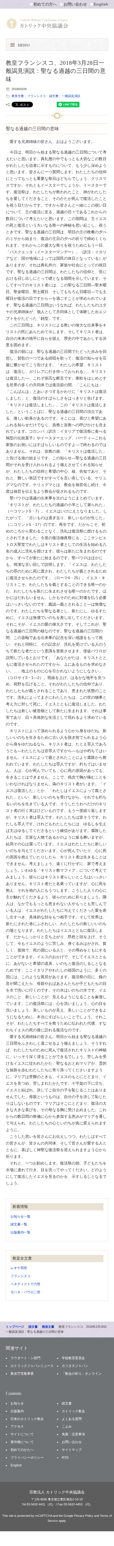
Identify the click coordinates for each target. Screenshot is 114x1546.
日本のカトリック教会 (27, 1419)
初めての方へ (45, 4)
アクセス (17, 1426)
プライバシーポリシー (27, 1458)
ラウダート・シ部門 (25, 1358)
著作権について (22, 1442)
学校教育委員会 (73, 1358)
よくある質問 (72, 1419)
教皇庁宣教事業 (22, 1374)
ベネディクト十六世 (25, 1284)
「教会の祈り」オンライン (82, 1374)
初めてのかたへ (22, 1450)
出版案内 (17, 1411)
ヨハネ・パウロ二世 (25, 1292)
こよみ (67, 1426)
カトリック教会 (73, 1411)
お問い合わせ (75, 4)
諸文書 (53, 96)
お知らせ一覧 (20, 1216)
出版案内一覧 (20, 1232)
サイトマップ (72, 1450)
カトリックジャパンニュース (32, 1366)
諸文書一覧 (19, 1224)
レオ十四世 (19, 1268)
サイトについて (22, 1434)
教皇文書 (18, 96)
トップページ (15, 1326)
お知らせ (17, 1403)
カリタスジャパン (75, 1366)
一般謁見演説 (71, 96)
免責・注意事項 (73, 1434)
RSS (65, 1458)
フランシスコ (36, 96)
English (101, 4)
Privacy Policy (83, 1515)
